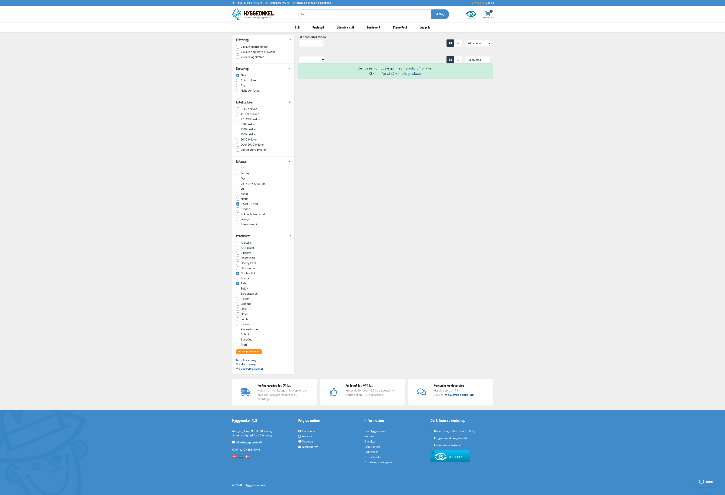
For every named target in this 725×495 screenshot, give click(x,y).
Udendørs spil (345, 27)
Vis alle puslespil (246, 364)
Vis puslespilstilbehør (249, 368)
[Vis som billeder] (450, 43)
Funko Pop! (400, 27)
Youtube (307, 441)
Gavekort (370, 441)
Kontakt (369, 436)
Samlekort (373, 27)
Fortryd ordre (372, 457)
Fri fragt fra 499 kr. (279, 2)
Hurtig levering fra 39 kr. (249, 2)
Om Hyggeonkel (374, 431)
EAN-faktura (372, 447)
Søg (441, 14)
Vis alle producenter (249, 351)
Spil (297, 27)
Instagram (307, 436)
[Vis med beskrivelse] (458, 43)
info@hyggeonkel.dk (459, 395)
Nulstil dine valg (246, 360)
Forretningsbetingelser (378, 462)
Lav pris (425, 27)
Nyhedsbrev (309, 447)
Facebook (308, 431)
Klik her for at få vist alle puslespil (395, 73)
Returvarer (371, 452)
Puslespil (318, 27)
